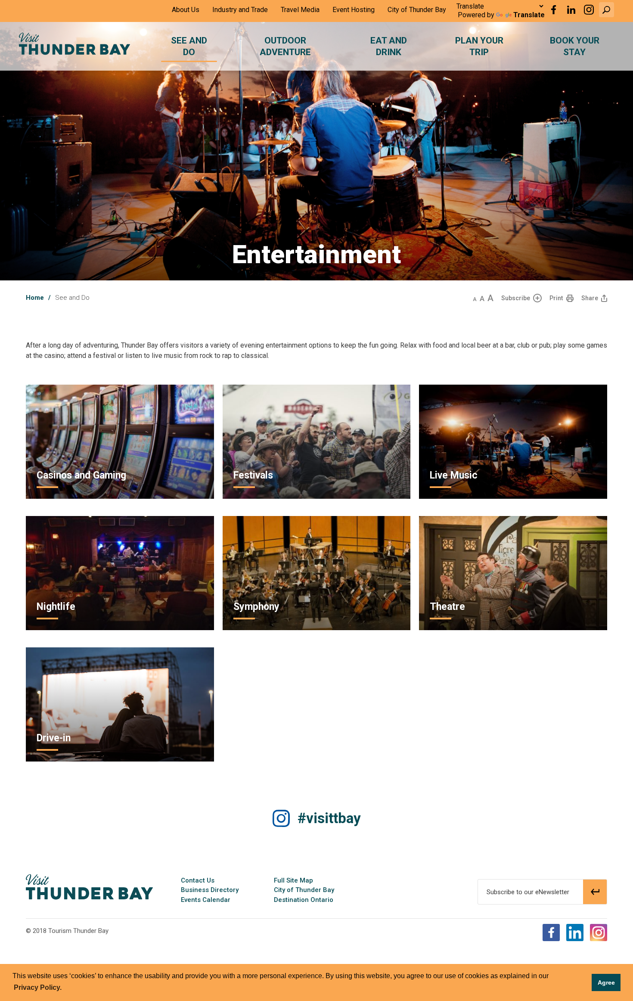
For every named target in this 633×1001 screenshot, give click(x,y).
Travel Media (300, 10)
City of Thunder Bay (417, 10)
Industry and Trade (240, 10)
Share (589, 298)
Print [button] (556, 298)
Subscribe (515, 298)
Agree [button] (606, 982)
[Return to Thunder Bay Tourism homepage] (89, 886)
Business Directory (210, 890)
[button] (606, 9)
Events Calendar (205, 900)
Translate (529, 15)
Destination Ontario (303, 900)
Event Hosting (353, 10)
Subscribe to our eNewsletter (528, 892)
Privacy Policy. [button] (38, 987)
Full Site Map (293, 880)
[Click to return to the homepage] (74, 44)
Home (35, 298)
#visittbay (329, 818)
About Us (185, 10)
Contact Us (197, 880)
